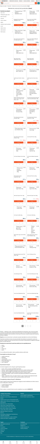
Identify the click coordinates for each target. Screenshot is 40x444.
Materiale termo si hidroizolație (6, 403)
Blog (1, 433)
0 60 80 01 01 (4, 1)
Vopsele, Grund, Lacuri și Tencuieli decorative (9, 399)
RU (39, 1)
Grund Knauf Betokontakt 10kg (19, 293)
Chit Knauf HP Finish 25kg (31, 136)
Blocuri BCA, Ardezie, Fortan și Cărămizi (8, 408)
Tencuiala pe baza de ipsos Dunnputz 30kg (18, 118)
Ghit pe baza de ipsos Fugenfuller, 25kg (18, 176)
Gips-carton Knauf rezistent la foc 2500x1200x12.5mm (19, 39)
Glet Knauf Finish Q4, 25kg (32, 175)
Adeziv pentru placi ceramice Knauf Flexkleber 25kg (32, 235)
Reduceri (20, 0)
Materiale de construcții (14, 0)
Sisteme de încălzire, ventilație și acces (7, 418)
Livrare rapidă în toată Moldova (26, 395)
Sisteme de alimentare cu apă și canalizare (8, 417)
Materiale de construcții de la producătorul (21, 6)
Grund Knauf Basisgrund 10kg (32, 273)
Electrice (2, 412)
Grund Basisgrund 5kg (18, 273)
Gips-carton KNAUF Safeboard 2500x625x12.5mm (32, 39)
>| (30, 326)
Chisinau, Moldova (24, 428)
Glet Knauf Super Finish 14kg (19, 195)
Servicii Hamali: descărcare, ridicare (27, 396)
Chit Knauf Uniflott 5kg (31, 215)
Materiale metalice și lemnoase (6, 411)
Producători (9, 6)
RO (37, 1)
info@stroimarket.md (24, 427)
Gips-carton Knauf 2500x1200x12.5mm (17, 59)
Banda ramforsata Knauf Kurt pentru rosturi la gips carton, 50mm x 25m (19, 98)
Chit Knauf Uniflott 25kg (18, 215)
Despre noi (2, 430)
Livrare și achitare (27, 0)
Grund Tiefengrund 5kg (31, 254)
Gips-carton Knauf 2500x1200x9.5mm (30, 59)
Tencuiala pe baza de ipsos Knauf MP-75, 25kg (32, 118)
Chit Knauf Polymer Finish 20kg (19, 156)
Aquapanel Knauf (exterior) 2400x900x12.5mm (18, 20)
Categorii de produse (5, 393)
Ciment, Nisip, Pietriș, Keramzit (6, 409)
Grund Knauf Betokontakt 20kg (32, 293)
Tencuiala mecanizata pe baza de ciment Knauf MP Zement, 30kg (33, 98)
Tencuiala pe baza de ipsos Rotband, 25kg (18, 137)
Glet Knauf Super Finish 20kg (32, 195)
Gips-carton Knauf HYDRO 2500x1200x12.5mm (31, 20)
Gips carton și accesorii (5, 395)
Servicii (22, 393)
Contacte (32, 0)
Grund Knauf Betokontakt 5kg (19, 312)
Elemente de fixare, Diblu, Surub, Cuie (7, 406)
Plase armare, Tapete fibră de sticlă (7, 405)
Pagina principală (3, 6)
